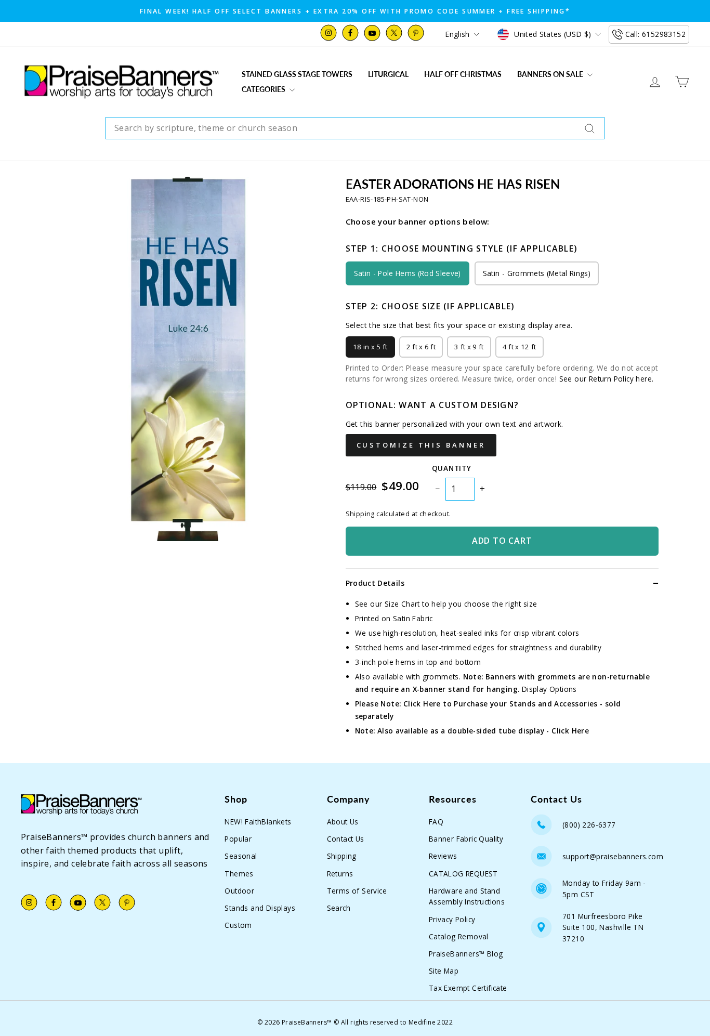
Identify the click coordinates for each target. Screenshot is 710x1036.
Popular (238, 839)
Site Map (443, 971)
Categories (264, 89)
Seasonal (241, 856)
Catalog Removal (459, 936)
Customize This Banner (421, 445)
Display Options (549, 689)
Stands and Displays (260, 908)
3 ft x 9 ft (469, 346)
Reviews (443, 856)
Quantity (451, 468)
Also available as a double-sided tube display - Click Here (483, 731)
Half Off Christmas (463, 74)
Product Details (375, 583)
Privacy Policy (452, 919)
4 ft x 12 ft (519, 346)
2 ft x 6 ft (421, 346)
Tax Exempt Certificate (468, 988)
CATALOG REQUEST (463, 873)
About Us (343, 822)
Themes (239, 873)
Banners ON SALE (551, 74)
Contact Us (345, 839)
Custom (238, 925)
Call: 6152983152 (655, 34)
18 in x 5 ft (370, 346)
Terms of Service (357, 891)
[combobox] (355, 128)
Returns (340, 873)
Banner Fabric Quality (466, 839)
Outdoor (239, 891)
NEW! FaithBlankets (258, 822)
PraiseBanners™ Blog (466, 954)
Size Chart (402, 604)
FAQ (436, 822)
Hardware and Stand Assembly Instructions (467, 896)
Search (338, 908)
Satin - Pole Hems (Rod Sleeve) (407, 273)
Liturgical (388, 74)
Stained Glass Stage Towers (297, 74)
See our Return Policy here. (606, 379)
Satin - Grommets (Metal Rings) (536, 273)
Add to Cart (502, 540)
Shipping (342, 856)
